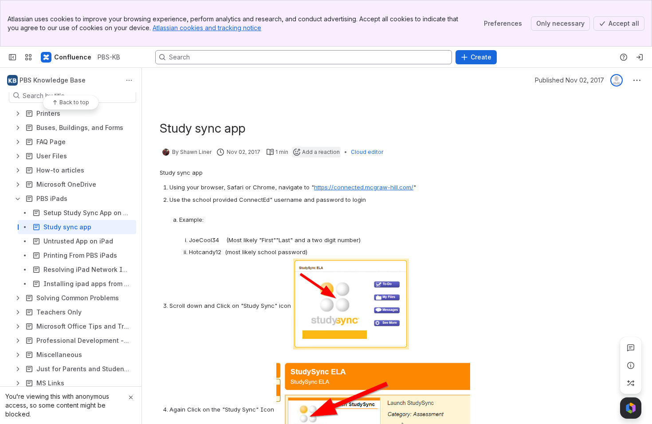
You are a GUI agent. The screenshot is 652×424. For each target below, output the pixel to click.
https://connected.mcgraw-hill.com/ (363, 187)
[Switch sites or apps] (28, 57)
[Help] (624, 57)
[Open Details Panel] (631, 365)
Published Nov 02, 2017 (569, 80)
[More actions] (129, 80)
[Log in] (639, 57)
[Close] (131, 397)
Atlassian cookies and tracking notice (207, 27)
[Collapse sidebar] (12, 57)
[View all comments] (631, 348)
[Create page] (631, 383)
